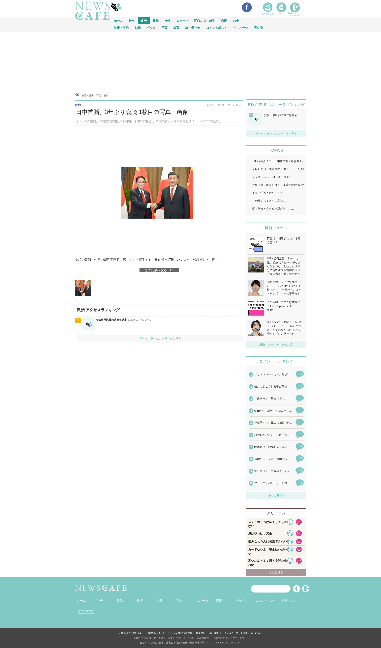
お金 (236, 20)
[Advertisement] (190, 61)
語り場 (258, 27)
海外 (160, 600)
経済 (140, 600)
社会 (132, 20)
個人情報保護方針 (182, 633)
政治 (144, 20)
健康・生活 (121, 27)
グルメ (151, 27)
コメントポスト (216, 27)
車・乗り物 (192, 27)
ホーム (81, 600)
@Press (255, 633)
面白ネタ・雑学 (204, 20)
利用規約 (200, 633)
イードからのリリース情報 (233, 633)
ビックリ (242, 600)
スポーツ (182, 20)
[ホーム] (77, 95)
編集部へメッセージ (159, 633)
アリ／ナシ (240, 27)
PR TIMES (85, 611)
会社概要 (213, 633)
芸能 (156, 20)
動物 (138, 27)
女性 (167, 20)
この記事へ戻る (159, 269)
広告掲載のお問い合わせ (131, 633)
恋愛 (224, 20)
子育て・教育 (170, 27)
